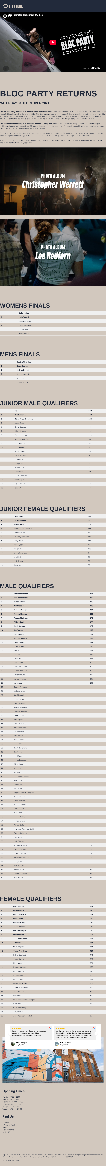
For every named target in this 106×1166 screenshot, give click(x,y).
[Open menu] (102, 6)
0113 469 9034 (8, 1137)
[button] (96, 1033)
